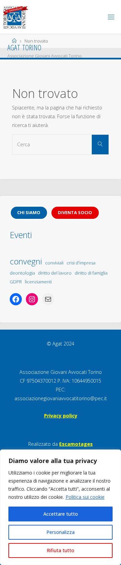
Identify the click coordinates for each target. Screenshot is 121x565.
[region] (60, 507)
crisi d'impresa (81, 263)
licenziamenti (38, 282)
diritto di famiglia (91, 273)
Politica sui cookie (85, 497)
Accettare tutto (60, 514)
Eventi (21, 234)
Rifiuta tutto (60, 550)
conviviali (54, 263)
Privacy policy (60, 415)
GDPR (16, 282)
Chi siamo (28, 212)
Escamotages (76, 444)
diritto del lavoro (55, 273)
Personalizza (60, 532)
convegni (26, 261)
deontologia (22, 273)
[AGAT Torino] (15, 17)
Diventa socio (75, 212)
